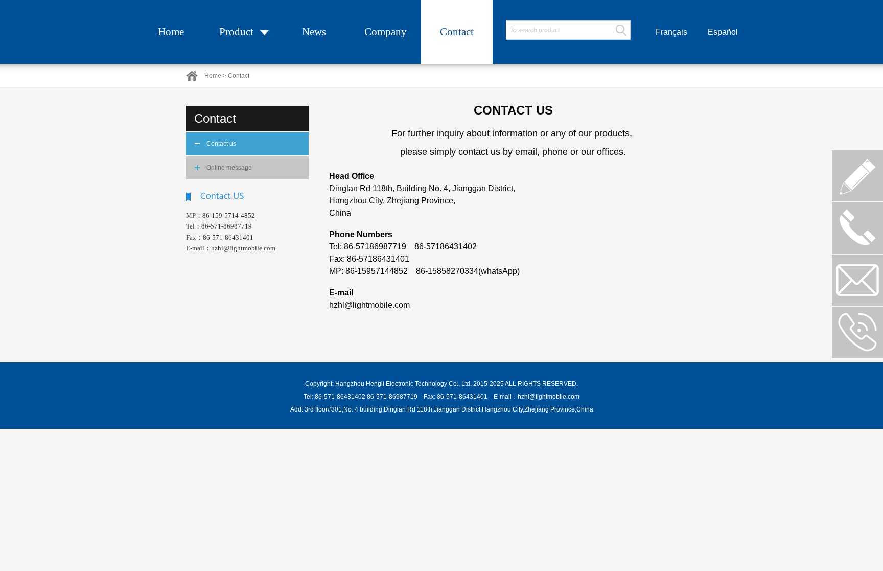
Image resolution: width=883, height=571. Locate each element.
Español (723, 32)
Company (385, 32)
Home (171, 32)
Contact (457, 32)
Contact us (221, 143)
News (314, 32)
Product (236, 32)
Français (671, 32)
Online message (229, 167)
